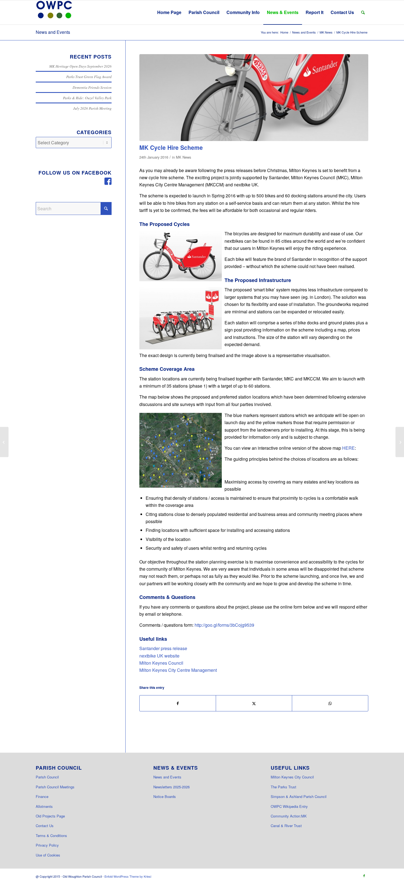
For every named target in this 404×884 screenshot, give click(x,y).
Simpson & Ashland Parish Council (298, 796)
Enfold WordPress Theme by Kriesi (127, 876)
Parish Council (47, 777)
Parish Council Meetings (55, 786)
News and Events (53, 32)
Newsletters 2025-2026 (171, 786)
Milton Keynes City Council (292, 777)
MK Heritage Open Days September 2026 (80, 66)
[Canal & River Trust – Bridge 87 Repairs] (399, 442)
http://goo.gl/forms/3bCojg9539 (224, 625)
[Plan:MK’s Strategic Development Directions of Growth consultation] (4, 442)
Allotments (44, 806)
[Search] (363, 12)
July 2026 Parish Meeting (92, 108)
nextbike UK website (159, 656)
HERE (348, 448)
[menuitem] (169, 12)
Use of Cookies (48, 855)
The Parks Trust (283, 786)
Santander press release (163, 648)
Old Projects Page (50, 816)
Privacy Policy (47, 845)
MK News (183, 157)
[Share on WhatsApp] (330, 703)
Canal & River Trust (286, 825)
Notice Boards (164, 796)
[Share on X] (254, 703)
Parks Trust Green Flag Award (89, 76)
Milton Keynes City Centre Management (178, 670)
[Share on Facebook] (178, 703)
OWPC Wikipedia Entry (289, 806)
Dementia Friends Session (92, 87)
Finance (42, 796)
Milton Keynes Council (161, 663)
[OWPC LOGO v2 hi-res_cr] (54, 12)
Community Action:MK (289, 816)
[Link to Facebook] (364, 875)
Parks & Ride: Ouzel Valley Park (87, 97)
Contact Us (45, 825)
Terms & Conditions (51, 835)
